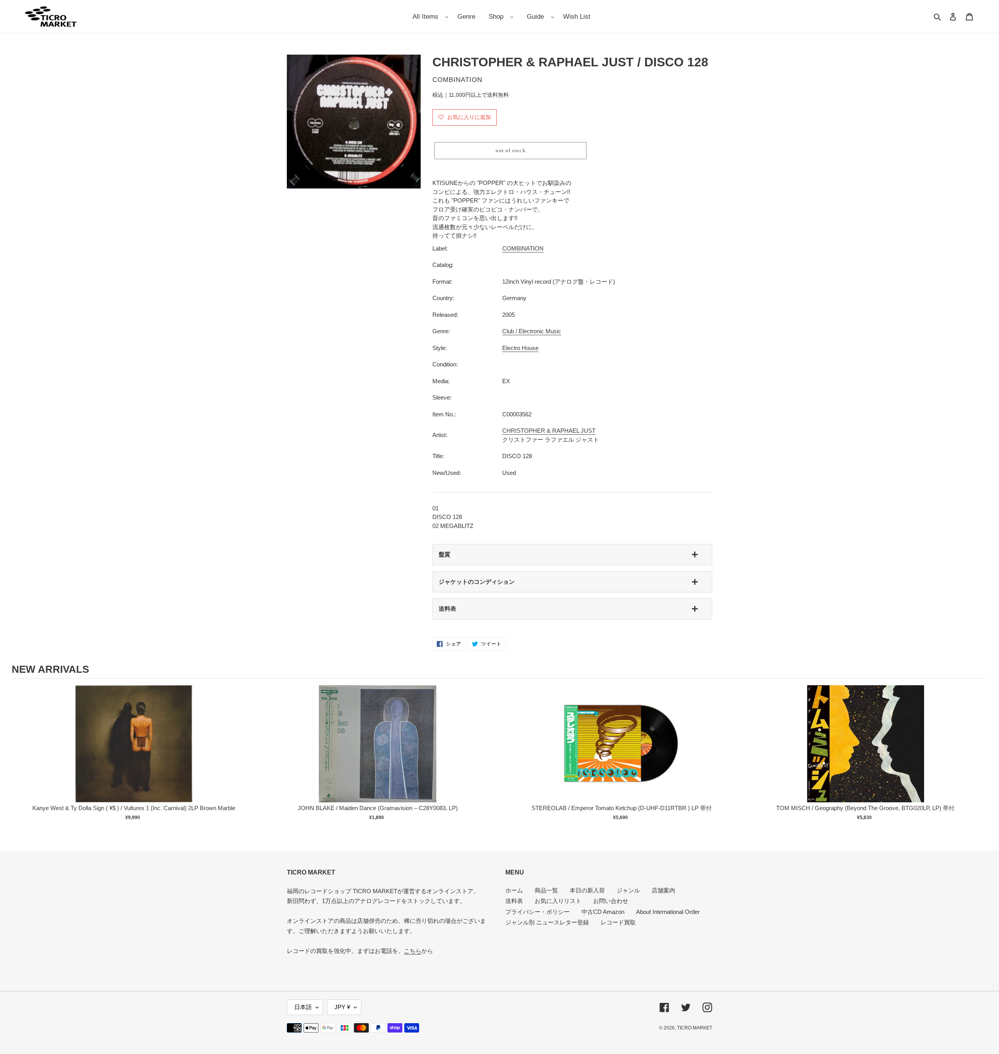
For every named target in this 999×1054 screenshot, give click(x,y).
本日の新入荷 (587, 890)
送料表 (447, 608)
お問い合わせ (610, 901)
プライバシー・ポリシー (537, 911)
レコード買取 (618, 922)
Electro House (520, 348)
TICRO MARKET (694, 1028)
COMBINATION (523, 248)
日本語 (303, 1007)
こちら (412, 950)
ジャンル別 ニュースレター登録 (547, 922)
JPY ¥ (342, 1007)
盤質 (444, 554)
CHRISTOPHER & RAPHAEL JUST (548, 430)
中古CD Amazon (602, 911)
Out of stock (133, 751)
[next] (979, 758)
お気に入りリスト (558, 901)
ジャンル (628, 890)
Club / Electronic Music (531, 331)
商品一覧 (546, 890)
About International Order (668, 911)
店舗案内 (663, 890)
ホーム (514, 890)
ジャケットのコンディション (477, 581)
